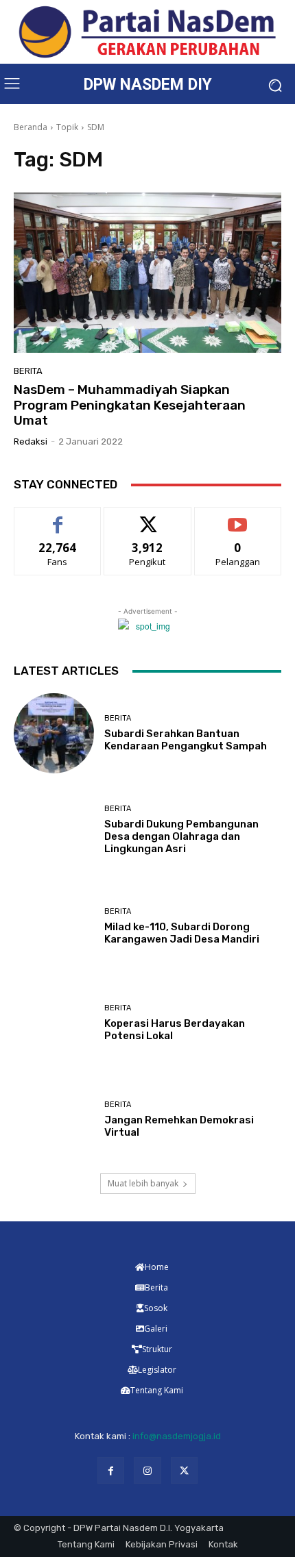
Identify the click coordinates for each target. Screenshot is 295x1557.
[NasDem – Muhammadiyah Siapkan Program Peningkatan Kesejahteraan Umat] (147, 272)
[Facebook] (110, 1470)
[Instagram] (147, 1470)
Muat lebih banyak (143, 1183)
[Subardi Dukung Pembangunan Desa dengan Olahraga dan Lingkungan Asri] (54, 830)
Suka (58, 517)
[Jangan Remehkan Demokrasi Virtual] (54, 1120)
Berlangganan (238, 517)
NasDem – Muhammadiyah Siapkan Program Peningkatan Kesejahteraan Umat (130, 405)
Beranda (30, 127)
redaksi (30, 441)
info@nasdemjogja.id (176, 1436)
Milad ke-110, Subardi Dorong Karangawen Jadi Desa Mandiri (181, 933)
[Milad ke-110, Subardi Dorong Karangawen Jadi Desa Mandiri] (54, 926)
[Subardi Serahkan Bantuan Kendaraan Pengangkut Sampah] (54, 733)
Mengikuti (148, 517)
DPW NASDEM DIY (148, 84)
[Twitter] (184, 1470)
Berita (28, 370)
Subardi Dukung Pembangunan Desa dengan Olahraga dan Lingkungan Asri (181, 836)
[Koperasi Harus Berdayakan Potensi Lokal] (54, 1023)
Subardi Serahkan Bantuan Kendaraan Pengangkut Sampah (185, 739)
